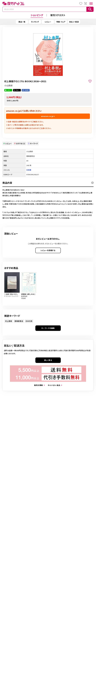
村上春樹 (8, 321)
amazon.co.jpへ (48, 116)
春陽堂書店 (19, 321)
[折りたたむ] (92, 183)
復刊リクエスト (57, 15)
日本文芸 (29, 321)
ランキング (35, 22)
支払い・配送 (74, 22)
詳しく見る (48, 360)
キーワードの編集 (48, 328)
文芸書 (28, 170)
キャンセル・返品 (54, 385)
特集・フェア (60, 22)
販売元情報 (38, 385)
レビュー (48, 22)
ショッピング (37, 15)
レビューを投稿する (48, 250)
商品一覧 (21, 22)
